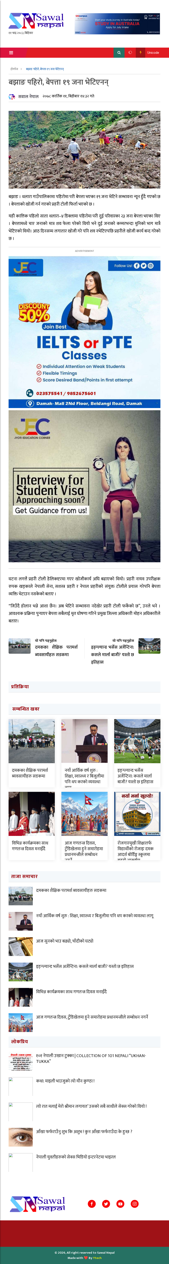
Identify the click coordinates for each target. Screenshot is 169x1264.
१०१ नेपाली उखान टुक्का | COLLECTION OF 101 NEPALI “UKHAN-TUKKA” (91, 1058)
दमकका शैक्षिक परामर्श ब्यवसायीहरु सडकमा (30, 773)
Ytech (97, 1258)
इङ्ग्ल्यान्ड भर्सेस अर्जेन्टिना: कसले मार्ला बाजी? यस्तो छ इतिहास (135, 776)
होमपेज (15, 69)
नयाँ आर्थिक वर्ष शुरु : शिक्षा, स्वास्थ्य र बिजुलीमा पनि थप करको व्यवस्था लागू (84, 779)
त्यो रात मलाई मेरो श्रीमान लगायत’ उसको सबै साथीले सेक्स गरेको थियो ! (91, 1106)
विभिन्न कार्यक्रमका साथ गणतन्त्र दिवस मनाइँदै (30, 846)
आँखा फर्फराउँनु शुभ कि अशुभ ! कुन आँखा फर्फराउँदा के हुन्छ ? (84, 1132)
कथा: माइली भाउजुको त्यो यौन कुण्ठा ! (65, 1081)
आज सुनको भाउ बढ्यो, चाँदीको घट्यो (64, 941)
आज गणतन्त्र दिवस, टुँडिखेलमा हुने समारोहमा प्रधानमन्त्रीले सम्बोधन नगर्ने (84, 851)
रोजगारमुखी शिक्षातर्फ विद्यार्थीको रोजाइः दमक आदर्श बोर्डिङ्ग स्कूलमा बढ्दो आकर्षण (136, 851)
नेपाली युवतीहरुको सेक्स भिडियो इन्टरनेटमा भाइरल (76, 1157)
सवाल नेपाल (28, 96)
